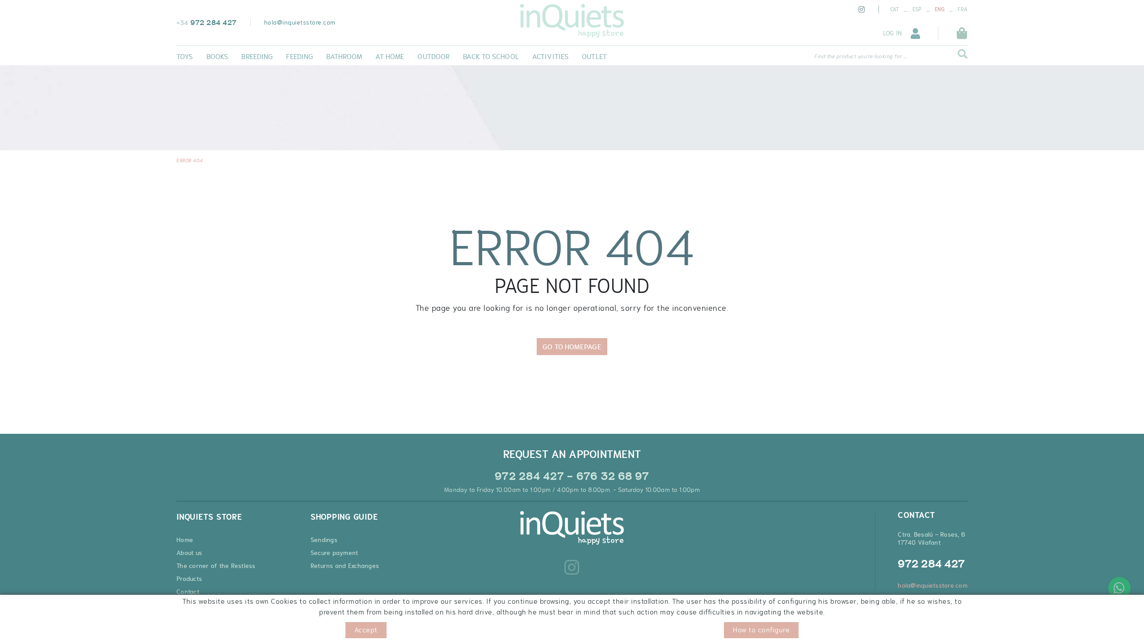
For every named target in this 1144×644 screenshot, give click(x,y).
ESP (917, 9)
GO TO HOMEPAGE (572, 346)
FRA (962, 9)
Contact (188, 591)
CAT (895, 9)
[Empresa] (572, 21)
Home (185, 539)
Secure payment (334, 552)
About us (189, 552)
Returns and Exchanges (345, 565)
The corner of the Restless (216, 565)
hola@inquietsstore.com (300, 22)
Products (189, 578)
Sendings (324, 539)
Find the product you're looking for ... (860, 56)
